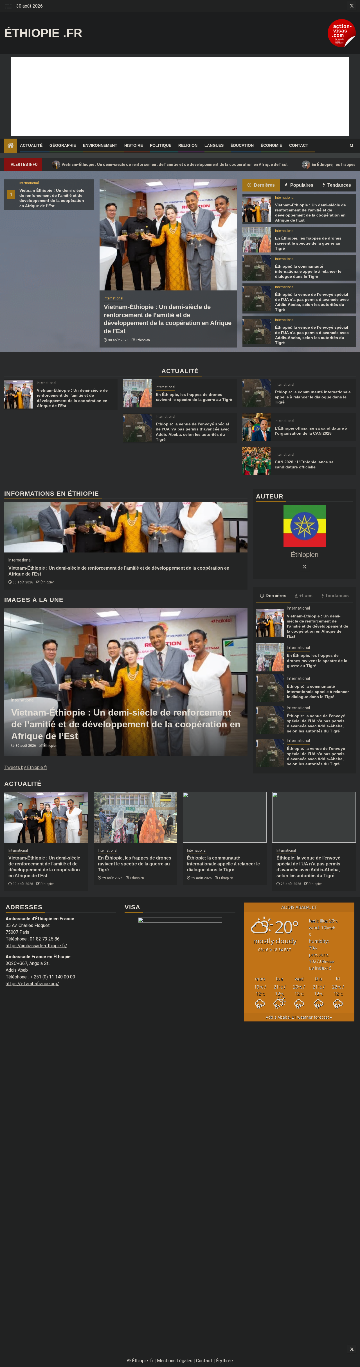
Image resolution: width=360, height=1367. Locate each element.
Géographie (63, 145)
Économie (271, 145)
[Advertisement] (180, 96)
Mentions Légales (174, 1360)
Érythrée (224, 1360)
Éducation (242, 145)
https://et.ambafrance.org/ (32, 983)
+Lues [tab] (305, 595)
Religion (187, 145)
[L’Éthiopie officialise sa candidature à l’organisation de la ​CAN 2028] (256, 427)
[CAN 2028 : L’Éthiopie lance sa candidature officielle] (256, 461)
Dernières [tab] (264, 185)
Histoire (133, 145)
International (29, 183)
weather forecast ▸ (299, 1017)
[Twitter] (304, 566)
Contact (298, 145)
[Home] (11, 146)
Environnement (100, 145)
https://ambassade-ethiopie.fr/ (36, 945)
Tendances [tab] (338, 185)
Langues (214, 145)
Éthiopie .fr (43, 33)
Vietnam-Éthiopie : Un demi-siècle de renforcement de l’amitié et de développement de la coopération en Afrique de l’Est (171, 164)
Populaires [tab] (301, 185)
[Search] (351, 145)
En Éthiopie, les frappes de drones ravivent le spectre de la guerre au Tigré (308, 243)
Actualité (31, 145)
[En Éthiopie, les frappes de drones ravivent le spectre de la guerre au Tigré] (256, 239)
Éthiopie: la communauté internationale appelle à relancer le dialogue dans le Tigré (308, 271)
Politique (160, 145)
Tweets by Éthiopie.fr (25, 767)
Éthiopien (143, 340)
